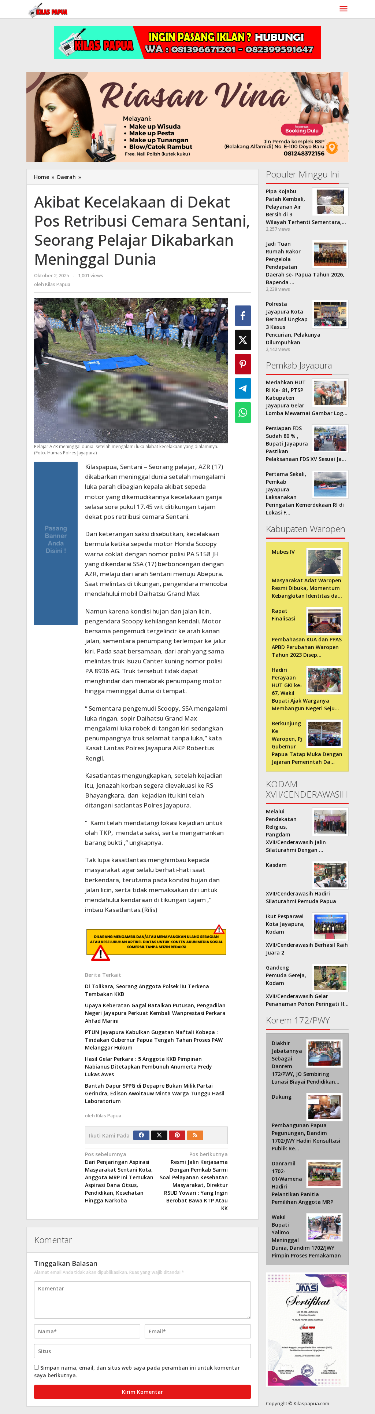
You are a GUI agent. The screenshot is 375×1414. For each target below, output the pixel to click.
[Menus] (343, 9)
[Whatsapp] (243, 412)
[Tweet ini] (243, 340)
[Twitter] (159, 1135)
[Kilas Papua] (48, 9)
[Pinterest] (177, 1135)
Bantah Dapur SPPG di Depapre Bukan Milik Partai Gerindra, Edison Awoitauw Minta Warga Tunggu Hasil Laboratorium (154, 1093)
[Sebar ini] (243, 315)
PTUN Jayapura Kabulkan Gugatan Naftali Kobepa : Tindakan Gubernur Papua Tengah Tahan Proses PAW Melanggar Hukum (154, 1040)
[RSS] (195, 1135)
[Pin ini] (243, 364)
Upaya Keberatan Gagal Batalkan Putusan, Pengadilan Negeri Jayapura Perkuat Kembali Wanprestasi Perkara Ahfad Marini (155, 1013)
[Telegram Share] (243, 388)
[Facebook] (141, 1135)
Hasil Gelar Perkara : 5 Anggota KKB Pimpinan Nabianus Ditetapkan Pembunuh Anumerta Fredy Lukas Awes (148, 1066)
